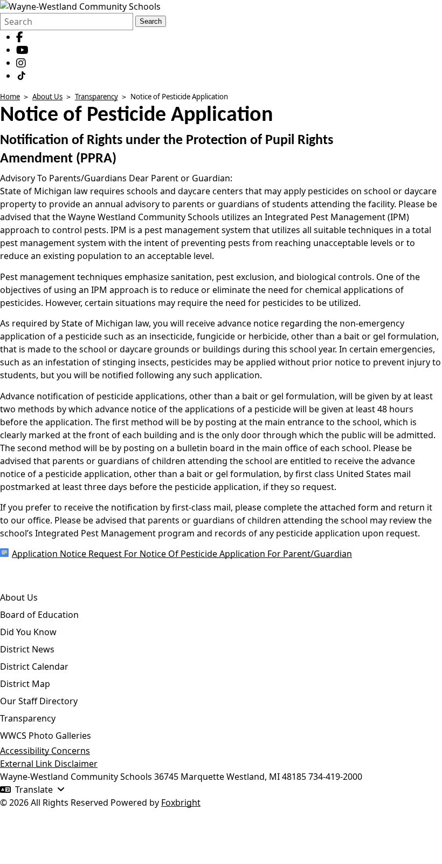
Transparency (96, 96)
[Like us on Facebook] (19, 37)
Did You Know (28, 632)
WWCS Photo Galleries (45, 735)
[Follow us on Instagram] (21, 63)
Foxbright (181, 802)
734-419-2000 (335, 777)
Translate (34, 789)
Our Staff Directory (39, 701)
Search (151, 21)
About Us (47, 96)
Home (10, 96)
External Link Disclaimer (49, 764)
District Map (25, 684)
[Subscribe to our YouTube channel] (22, 50)
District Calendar (34, 666)
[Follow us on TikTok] (21, 75)
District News (27, 649)
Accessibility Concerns (45, 751)
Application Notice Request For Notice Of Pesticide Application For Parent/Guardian (182, 554)
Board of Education (39, 615)
